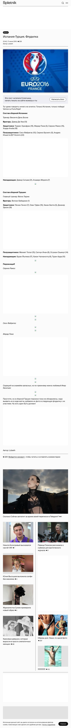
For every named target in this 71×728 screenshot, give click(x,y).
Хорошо (63, 724)
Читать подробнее (48, 725)
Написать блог (57, 99)
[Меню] (67, 3)
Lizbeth (12, 450)
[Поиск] (63, 3)
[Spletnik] (9, 3)
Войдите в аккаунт (16, 457)
